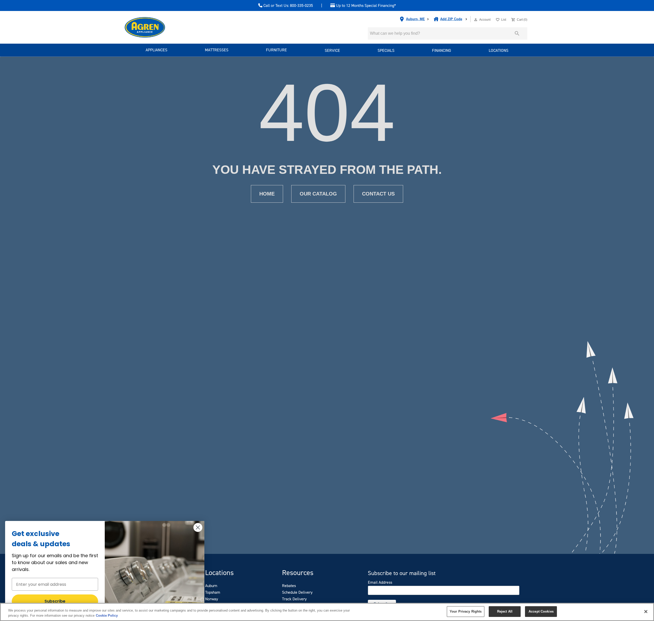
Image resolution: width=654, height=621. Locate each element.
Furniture (276, 50)
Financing (441, 50)
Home (267, 194)
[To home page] (154, 27)
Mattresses (216, 50)
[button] (476, 20)
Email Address (380, 582)
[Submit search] (517, 33)
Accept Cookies (541, 611)
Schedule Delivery (297, 592)
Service (332, 50)
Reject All (504, 611)
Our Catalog (318, 194)
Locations (498, 50)
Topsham (212, 592)
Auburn (211, 585)
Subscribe (54, 601)
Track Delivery (294, 599)
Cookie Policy (107, 615)
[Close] (645, 611)
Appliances (156, 50)
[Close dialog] (197, 527)
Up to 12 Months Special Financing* (365, 5)
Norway (211, 599)
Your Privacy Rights (466, 611)
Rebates (289, 585)
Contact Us (378, 194)
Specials (386, 50)
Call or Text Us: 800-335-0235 (287, 5)
